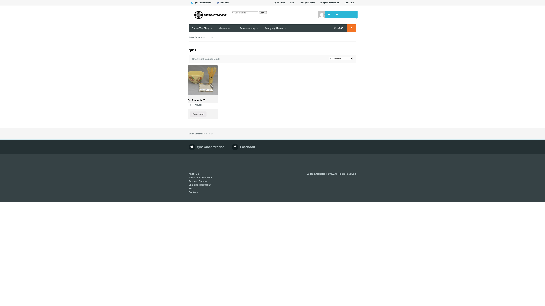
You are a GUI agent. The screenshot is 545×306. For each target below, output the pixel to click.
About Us (194, 173)
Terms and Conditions (200, 177)
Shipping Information (329, 2)
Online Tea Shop (200, 28)
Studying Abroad (274, 28)
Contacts (193, 192)
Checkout (349, 2)
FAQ (191, 188)
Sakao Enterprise (197, 37)
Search (263, 13)
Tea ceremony (247, 28)
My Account (279, 2)
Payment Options (198, 181)
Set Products (196, 104)
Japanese (224, 28)
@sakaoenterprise (202, 2)
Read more (198, 114)
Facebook (224, 2)
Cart (292, 2)
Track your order (307, 2)
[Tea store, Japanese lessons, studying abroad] (208, 15)
